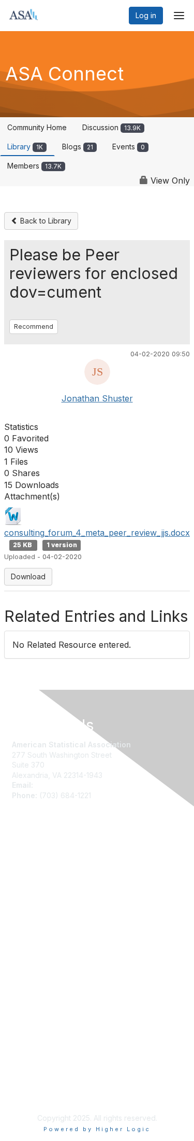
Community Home (37, 127)
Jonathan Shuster (97, 398)
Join (19, 863)
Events (128, 146)
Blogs (77, 146)
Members (34, 165)
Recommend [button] (33, 326)
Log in (146, 15)
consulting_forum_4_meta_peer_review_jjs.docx (97, 532)
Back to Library (44, 220)
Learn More (31, 884)
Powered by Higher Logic (97, 1129)
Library (25, 146)
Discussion (111, 127)
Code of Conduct (41, 962)
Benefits (26, 873)
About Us (27, 952)
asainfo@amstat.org (68, 785)
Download (28, 576)
